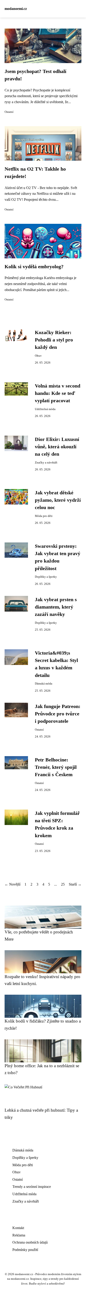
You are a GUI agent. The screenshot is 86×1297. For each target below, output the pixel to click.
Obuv (38, 355)
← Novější (12, 884)
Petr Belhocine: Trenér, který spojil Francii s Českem (56, 767)
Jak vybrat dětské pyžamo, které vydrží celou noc (58, 500)
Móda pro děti (44, 516)
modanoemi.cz (16, 9)
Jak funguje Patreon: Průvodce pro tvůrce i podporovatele (57, 714)
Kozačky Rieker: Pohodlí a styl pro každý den (54, 340)
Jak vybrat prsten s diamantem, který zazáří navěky (56, 607)
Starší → (75, 884)
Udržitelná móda (45, 409)
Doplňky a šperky (46, 576)
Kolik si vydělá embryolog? (34, 266)
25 (63, 884)
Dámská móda (43, 683)
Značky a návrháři (46, 462)
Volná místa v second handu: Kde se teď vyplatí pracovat (57, 393)
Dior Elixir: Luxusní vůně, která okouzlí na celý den (57, 447)
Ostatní (9, 112)
